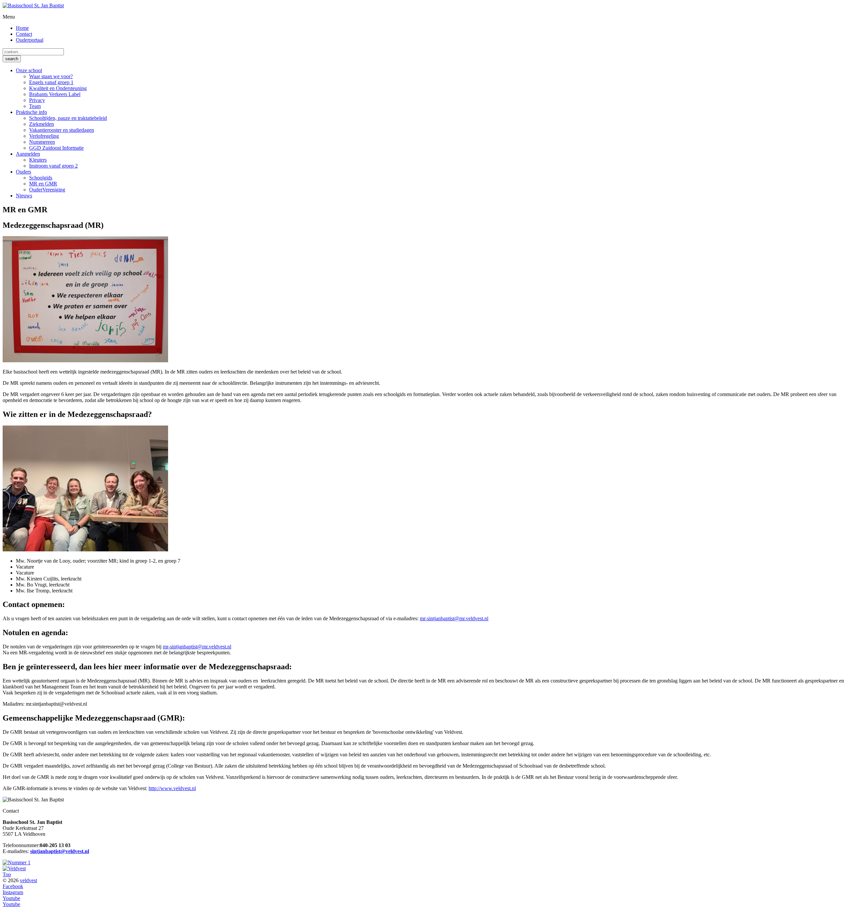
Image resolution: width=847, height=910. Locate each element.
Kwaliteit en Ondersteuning (58, 88)
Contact (24, 34)
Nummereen (42, 142)
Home (22, 28)
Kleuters (38, 160)
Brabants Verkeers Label (54, 94)
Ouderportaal (29, 40)
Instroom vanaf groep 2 (53, 166)
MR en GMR (43, 183)
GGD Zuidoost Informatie (56, 148)
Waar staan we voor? (51, 76)
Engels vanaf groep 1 (51, 82)
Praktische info (31, 112)
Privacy (37, 100)
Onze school (29, 70)
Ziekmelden (41, 124)
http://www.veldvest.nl (172, 788)
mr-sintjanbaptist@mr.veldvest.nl (454, 618)
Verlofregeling (44, 136)
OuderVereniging (47, 189)
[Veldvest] (14, 868)
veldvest (28, 880)
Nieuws (24, 195)
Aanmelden (28, 154)
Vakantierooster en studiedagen (61, 130)
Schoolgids (40, 177)
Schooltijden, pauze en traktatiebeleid (68, 118)
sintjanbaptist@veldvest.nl (59, 851)
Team (35, 106)
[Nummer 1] (16, 862)
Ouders (23, 172)
